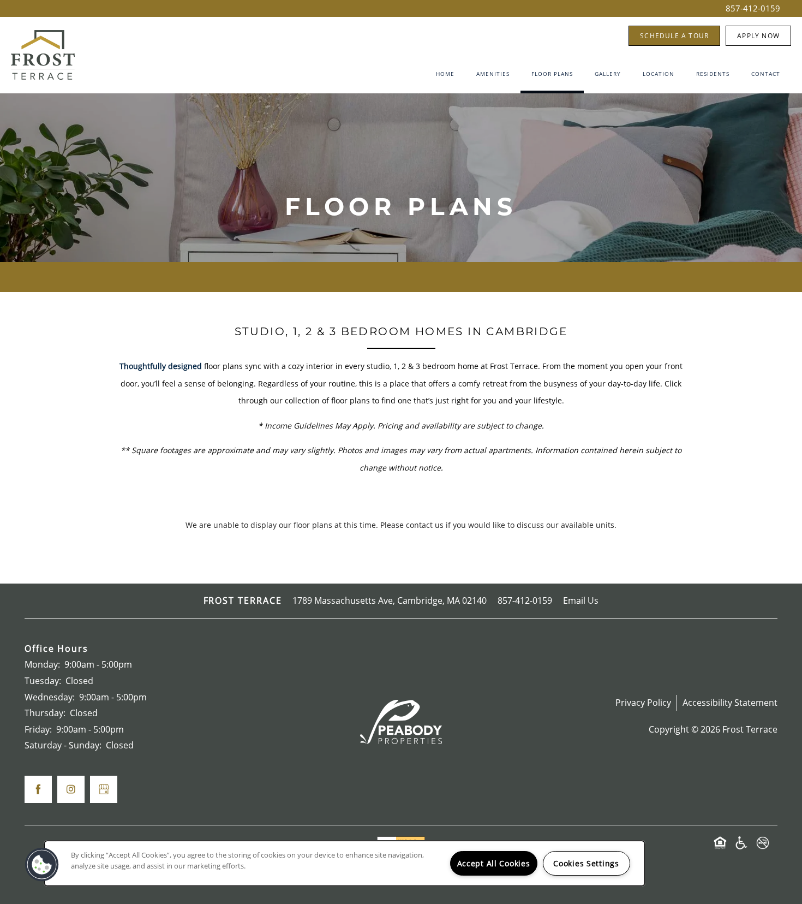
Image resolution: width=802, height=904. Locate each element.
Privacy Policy (643, 703)
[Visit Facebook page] (38, 789)
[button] (674, 36)
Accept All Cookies (493, 863)
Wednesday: (50, 697)
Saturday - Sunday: (63, 745)
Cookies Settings (586, 863)
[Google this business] (103, 789)
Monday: (42, 664)
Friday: (38, 729)
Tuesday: (43, 681)
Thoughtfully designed (160, 366)
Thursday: (45, 713)
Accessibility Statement (730, 703)
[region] (344, 863)
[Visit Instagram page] (71, 789)
